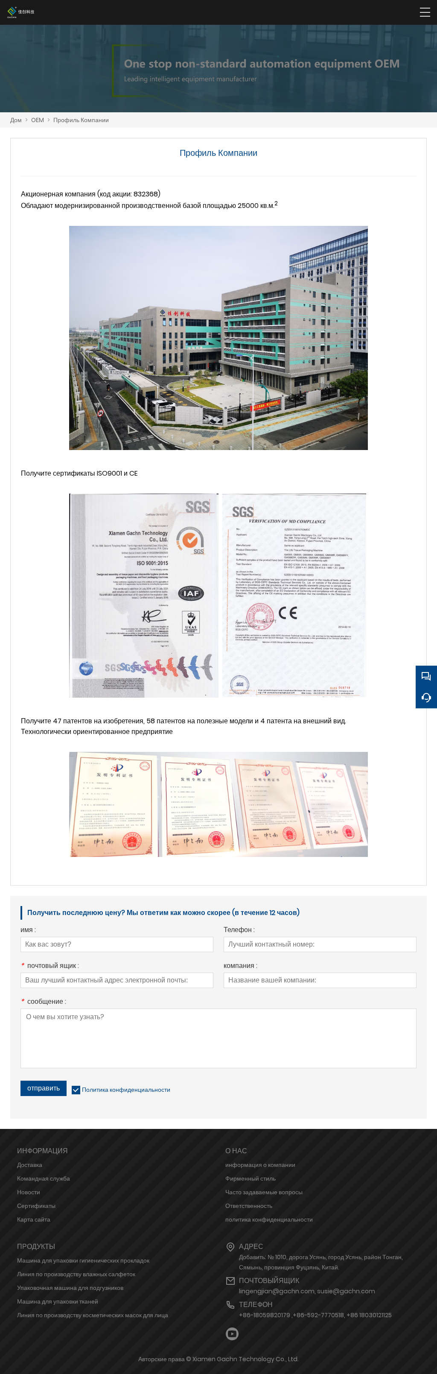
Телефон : (239, 931)
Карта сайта (33, 1219)
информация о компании (260, 1165)
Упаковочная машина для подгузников (70, 1287)
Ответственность (248, 1206)
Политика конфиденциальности (126, 1089)
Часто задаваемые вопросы (264, 1192)
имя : (28, 931)
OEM (37, 120)
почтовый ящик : (49, 966)
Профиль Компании (81, 120)
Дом (16, 120)
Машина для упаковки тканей (57, 1301)
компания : (240, 966)
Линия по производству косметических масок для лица (92, 1315)
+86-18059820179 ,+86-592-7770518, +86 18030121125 (315, 1315)
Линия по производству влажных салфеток (76, 1274)
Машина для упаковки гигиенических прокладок (83, 1260)
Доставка (29, 1165)
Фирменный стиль (250, 1178)
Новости (28, 1192)
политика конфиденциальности (269, 1219)
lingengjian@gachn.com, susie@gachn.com (307, 1291)
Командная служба (43, 1178)
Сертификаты (36, 1206)
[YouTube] (232, 1334)
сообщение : (43, 1002)
